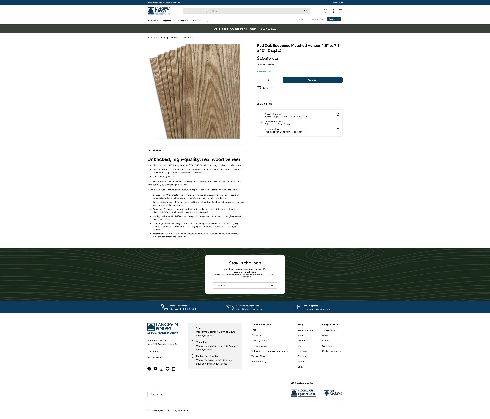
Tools (300, 345)
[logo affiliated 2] (333, 393)
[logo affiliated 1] (303, 393)
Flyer (207, 20)
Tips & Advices (317, 19)
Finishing (302, 356)
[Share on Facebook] (265, 103)
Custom (182, 20)
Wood (301, 335)
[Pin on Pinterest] (270, 103)
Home (150, 37)
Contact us (153, 351)
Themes (302, 361)
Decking (167, 20)
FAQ (253, 330)
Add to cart (312, 80)
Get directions (155, 357)
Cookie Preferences (332, 351)
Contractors (302, 19)
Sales (195, 20)
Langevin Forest (162, 410)
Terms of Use (258, 356)
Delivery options (260, 340)
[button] (340, 11)
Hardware (303, 351)
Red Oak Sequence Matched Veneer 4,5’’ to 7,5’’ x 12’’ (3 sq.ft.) (175, 37)
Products (151, 20)
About (325, 335)
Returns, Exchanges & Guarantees (269, 351)
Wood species (305, 330)
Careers (326, 340)
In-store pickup (259, 345)
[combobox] (246, 11)
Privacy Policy (258, 361)
